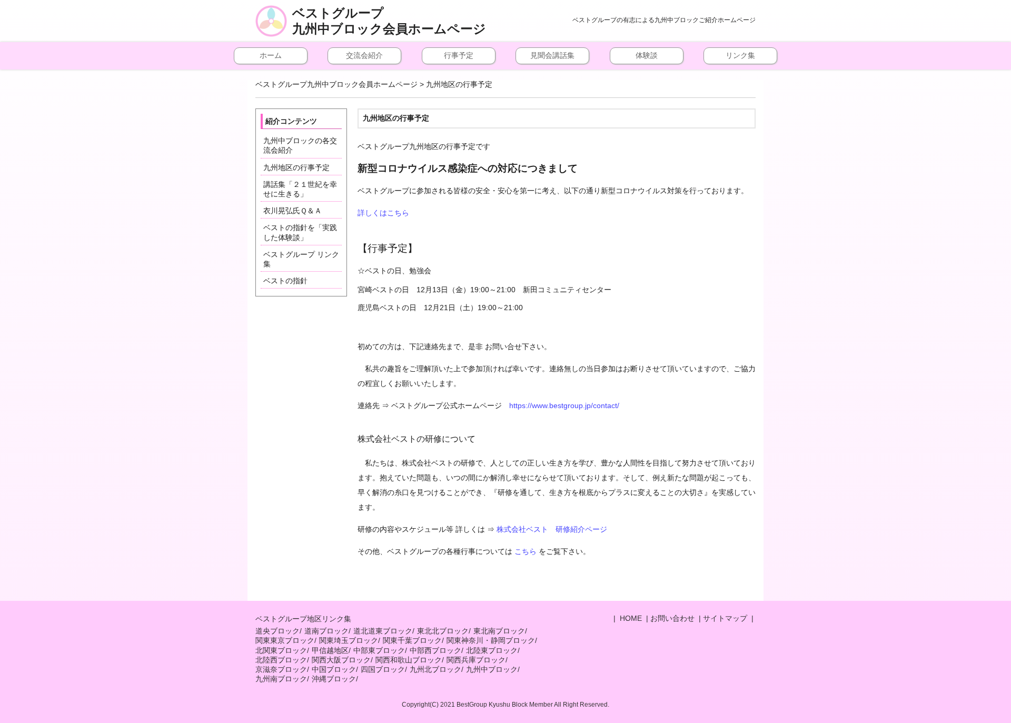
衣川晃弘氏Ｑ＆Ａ (292, 210)
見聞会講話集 (552, 55)
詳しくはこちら (383, 213)
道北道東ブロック (382, 631)
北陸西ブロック (281, 660)
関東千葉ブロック (412, 640)
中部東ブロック (379, 650)
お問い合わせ (672, 618)
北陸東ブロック (492, 650)
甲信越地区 (330, 650)
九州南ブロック (281, 679)
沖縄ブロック (334, 679)
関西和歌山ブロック (408, 660)
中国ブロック (334, 669)
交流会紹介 (364, 55)
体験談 (647, 55)
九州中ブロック (492, 669)
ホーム (271, 55)
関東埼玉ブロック (348, 640)
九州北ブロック (435, 669)
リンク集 (740, 55)
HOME (630, 618)
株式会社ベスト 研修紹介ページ (552, 529)
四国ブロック (383, 669)
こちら (525, 551)
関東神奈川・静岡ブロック (491, 640)
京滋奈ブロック (281, 669)
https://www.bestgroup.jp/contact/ (564, 405)
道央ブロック (277, 631)
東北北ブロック (443, 631)
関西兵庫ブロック (476, 660)
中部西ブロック (435, 650)
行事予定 (458, 55)
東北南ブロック (499, 631)
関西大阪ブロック (341, 660)
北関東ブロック (281, 650)
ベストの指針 (285, 280)
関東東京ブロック (284, 640)
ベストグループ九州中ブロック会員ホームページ (389, 21)
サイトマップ (725, 618)
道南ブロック (326, 631)
